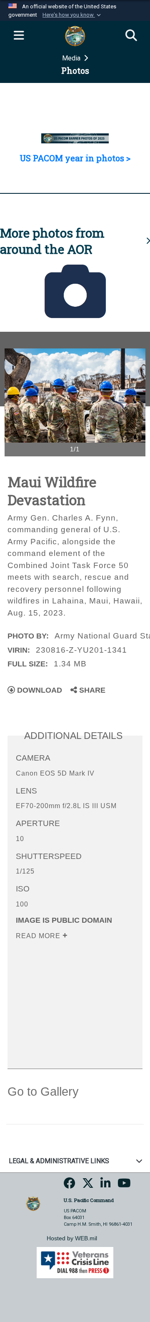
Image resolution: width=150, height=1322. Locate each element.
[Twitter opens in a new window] (88, 1186)
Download (38, 690)
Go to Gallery (43, 1091)
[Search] (131, 36)
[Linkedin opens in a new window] (105, 1186)
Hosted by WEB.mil (72, 1238)
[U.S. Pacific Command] (33, 1203)
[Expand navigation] (18, 36)
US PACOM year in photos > (75, 158)
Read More (39, 935)
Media (72, 58)
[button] (72, 15)
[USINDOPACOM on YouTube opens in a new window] (124, 1186)
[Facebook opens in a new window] (69, 1186)
